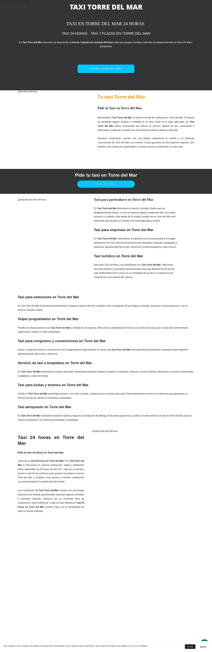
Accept (190, 647)
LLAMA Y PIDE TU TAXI (106, 69)
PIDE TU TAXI (106, 184)
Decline (203, 647)
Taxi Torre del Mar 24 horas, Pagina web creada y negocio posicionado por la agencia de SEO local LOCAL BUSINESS (94, 622)
